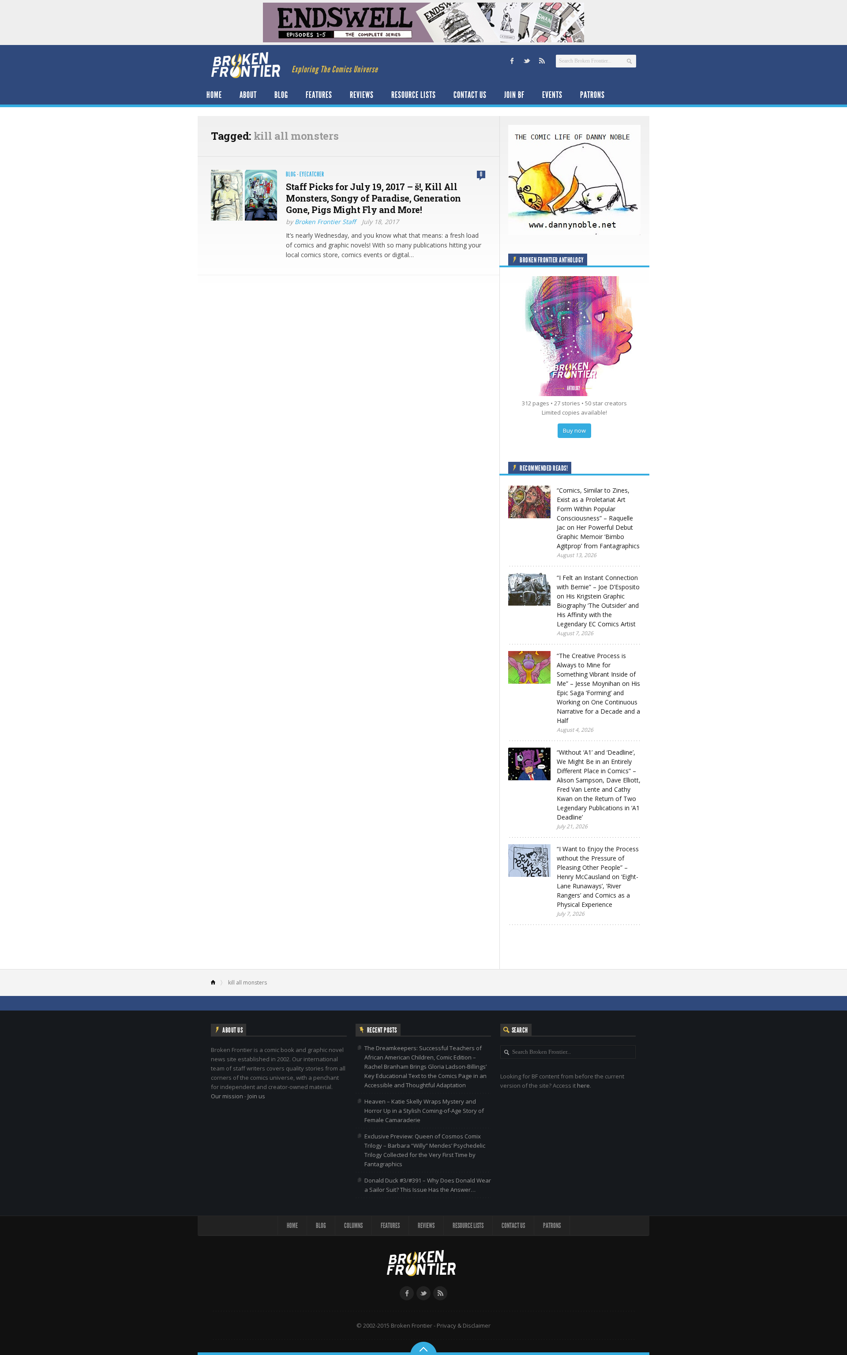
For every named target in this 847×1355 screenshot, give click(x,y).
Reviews (362, 95)
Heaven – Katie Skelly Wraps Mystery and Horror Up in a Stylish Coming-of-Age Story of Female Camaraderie (424, 1110)
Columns (353, 1225)
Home (214, 95)
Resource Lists (413, 95)
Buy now (574, 430)
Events (552, 95)
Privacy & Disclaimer (464, 1325)
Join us (256, 1096)
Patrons (592, 95)
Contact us (470, 95)
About (248, 95)
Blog (281, 95)
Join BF (514, 95)
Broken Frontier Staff (325, 221)
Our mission (227, 1096)
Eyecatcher (312, 174)
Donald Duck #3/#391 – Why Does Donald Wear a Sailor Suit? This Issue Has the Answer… (427, 1185)
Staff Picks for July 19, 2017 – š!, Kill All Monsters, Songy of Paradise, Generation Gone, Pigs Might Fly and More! (373, 198)
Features (319, 95)
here (583, 1085)
